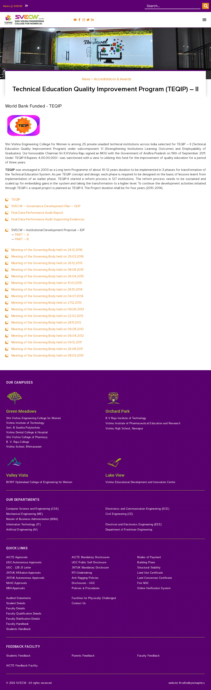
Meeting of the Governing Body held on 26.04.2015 (47, 276)
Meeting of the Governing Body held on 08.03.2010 (47, 355)
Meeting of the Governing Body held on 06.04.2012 (47, 336)
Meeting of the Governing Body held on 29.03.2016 (47, 256)
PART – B (22, 239)
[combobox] (172, 6)
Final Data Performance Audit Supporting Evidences (47, 219)
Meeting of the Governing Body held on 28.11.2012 (46, 322)
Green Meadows (21, 411)
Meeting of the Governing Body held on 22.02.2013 (47, 316)
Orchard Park (118, 411)
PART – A (22, 235)
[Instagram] (84, 20)
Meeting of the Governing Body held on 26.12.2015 (46, 263)
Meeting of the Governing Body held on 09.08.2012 (47, 329)
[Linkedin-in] (92, 20)
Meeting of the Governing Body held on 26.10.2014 (47, 289)
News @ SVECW (12, 6)
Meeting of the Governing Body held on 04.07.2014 (47, 296)
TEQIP (15, 199)
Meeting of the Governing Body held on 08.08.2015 (47, 270)
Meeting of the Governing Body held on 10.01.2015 (46, 283)
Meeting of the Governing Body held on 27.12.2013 (46, 303)
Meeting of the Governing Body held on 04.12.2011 (46, 342)
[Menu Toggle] (204, 20)
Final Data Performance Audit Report (37, 213)
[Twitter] (88, 20)
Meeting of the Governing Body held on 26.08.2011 (47, 349)
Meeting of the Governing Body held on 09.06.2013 (47, 309)
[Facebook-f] (79, 20)
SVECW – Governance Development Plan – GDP (46, 206)
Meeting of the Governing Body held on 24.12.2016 (46, 250)
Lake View (115, 475)
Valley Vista (17, 475)
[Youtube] (75, 20)
